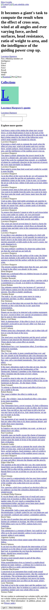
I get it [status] (4, 608)
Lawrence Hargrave (9, 56)
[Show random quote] (5, 77)
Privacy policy (9, 603)
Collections (8, 82)
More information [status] (15, 608)
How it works (6, 2)
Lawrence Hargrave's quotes (15, 107)
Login (3, 7)
